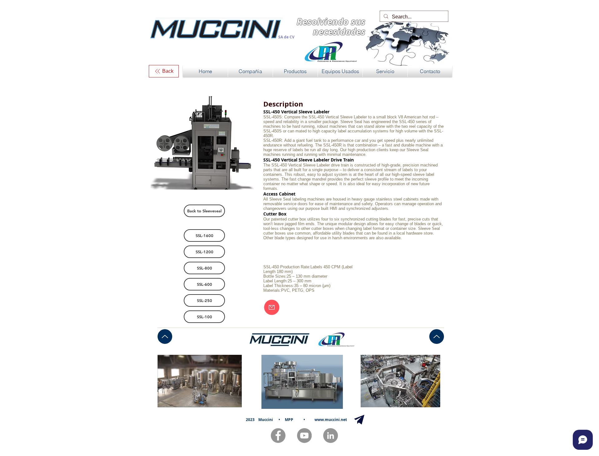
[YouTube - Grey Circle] (304, 435)
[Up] (165, 336)
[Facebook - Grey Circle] (278, 435)
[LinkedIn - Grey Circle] (330, 435)
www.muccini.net (330, 419)
